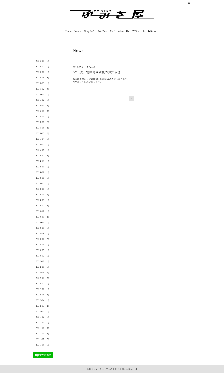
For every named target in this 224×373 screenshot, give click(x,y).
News (77, 31)
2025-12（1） (43, 100)
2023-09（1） (43, 228)
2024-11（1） (43, 161)
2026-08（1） (43, 61)
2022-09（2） (43, 272)
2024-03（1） (43, 200)
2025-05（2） (43, 133)
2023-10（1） (43, 222)
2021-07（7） (43, 339)
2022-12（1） (43, 261)
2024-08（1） (43, 178)
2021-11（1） (43, 322)
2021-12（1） (43, 317)
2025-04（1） (43, 139)
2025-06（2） (43, 128)
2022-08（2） (43, 278)
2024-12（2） (43, 155)
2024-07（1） (43, 183)
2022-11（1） (43, 267)
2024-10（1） (43, 166)
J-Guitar (152, 31)
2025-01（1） (43, 150)
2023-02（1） (43, 256)
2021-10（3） (43, 328)
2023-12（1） (43, 211)
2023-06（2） (43, 239)
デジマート (138, 31)
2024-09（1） (43, 172)
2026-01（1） (43, 94)
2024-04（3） (43, 194)
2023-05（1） (43, 244)
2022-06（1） (43, 289)
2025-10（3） (43, 111)
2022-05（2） (43, 294)
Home (68, 31)
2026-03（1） (43, 83)
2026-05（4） (43, 77)
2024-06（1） (43, 189)
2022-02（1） (43, 311)
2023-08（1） (43, 233)
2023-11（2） (43, 217)
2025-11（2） (43, 105)
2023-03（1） (43, 250)
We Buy (102, 31)
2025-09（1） (43, 116)
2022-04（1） (43, 300)
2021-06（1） (43, 345)
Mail (112, 31)
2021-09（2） (43, 333)
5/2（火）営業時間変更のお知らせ (97, 72)
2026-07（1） (43, 66)
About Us (123, 31)
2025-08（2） (43, 122)
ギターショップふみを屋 (105, 369)
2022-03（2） (43, 306)
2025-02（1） (43, 144)
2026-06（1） (43, 72)
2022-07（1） (43, 283)
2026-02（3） (43, 89)
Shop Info (89, 31)
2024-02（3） (43, 205)
